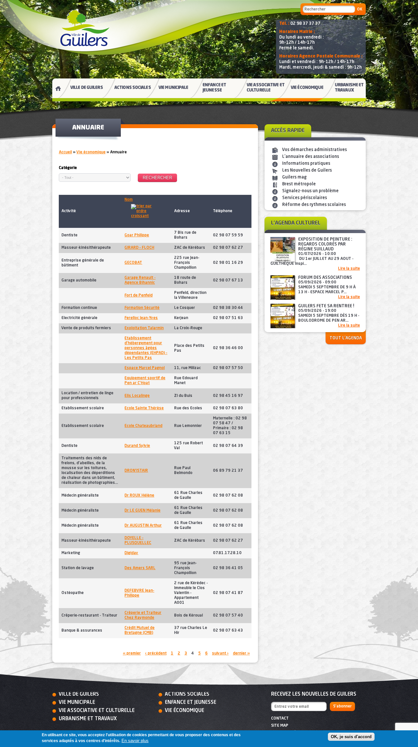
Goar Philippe (136, 235)
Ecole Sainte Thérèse (144, 408)
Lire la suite (349, 269)
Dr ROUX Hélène (139, 496)
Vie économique (90, 152)
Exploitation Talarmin (144, 328)
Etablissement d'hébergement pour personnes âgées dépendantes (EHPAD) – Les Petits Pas (145, 348)
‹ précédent (156, 653)
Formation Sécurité (141, 308)
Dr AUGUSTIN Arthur (143, 526)
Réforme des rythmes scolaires (314, 205)
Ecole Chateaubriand (143, 426)
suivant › (220, 653)
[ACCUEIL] (55, 89)
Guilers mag (294, 177)
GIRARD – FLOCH (139, 248)
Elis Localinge (137, 396)
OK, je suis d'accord (351, 736)
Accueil (65, 152)
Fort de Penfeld (138, 295)
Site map (279, 726)
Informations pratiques (306, 163)
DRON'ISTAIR (136, 471)
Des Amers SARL (139, 568)
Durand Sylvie (137, 446)
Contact (280, 719)
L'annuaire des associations (310, 157)
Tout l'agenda (346, 338)
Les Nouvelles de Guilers (307, 170)
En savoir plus (135, 740)
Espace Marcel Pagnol (144, 368)
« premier (132, 653)
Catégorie (68, 168)
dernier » (241, 653)
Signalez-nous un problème (310, 191)
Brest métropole (299, 184)
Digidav (131, 553)
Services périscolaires (304, 198)
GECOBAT (133, 263)
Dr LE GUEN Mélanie (142, 511)
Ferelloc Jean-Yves (141, 318)
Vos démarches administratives (314, 150)
